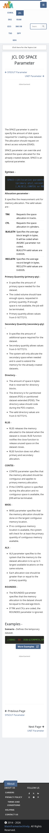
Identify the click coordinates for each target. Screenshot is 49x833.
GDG (15, 40)
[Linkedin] (38, 793)
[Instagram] (29, 797)
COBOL (10, 12)
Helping (9, 809)
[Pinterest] (38, 797)
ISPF (19, 33)
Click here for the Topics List (24, 47)
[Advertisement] (25, 759)
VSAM (18, 19)
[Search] (43, 26)
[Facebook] (29, 793)
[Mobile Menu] (43, 5)
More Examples (27, 646)
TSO (10, 33)
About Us (9, 787)
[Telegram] (34, 797)
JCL (20, 13)
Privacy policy (13, 797)
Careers (9, 792)
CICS (9, 26)
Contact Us (11, 814)
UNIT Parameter (33, 76)
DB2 (10, 19)
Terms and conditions (13, 803)
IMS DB (19, 26)
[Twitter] (34, 793)
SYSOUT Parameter (17, 72)
